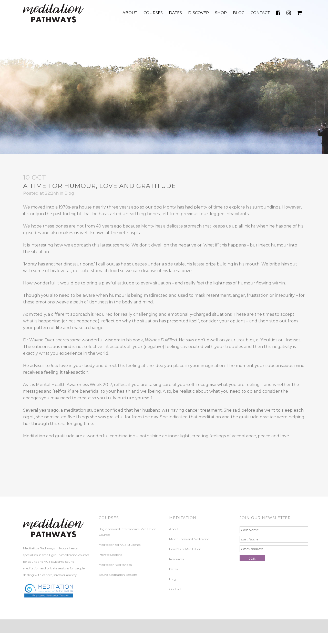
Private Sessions (110, 555)
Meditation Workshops (115, 565)
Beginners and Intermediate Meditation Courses (127, 532)
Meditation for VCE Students (119, 545)
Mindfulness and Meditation (189, 539)
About (174, 529)
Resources (176, 559)
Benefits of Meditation (185, 549)
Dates (173, 569)
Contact (175, 589)
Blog (69, 193)
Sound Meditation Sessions (118, 575)
